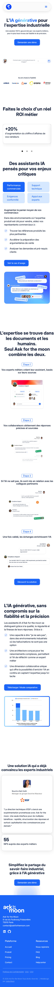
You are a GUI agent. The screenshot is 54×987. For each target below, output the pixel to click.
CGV (31, 972)
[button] (46, 7)
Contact (8, 962)
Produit (8, 952)
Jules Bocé (10, 981)
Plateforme (10, 941)
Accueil (8, 947)
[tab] (14, 187)
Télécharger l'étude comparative (22, 687)
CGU (27, 972)
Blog (38, 957)
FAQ (38, 952)
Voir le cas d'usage (16, 263)
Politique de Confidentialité (13, 972)
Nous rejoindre (42, 947)
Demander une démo (27, 42)
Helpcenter (41, 962)
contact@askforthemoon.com (16, 925)
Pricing (8, 957)
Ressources (42, 941)
